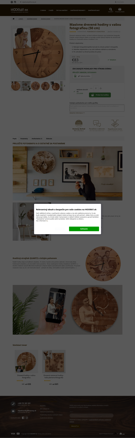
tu (47, 221)
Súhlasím (84, 229)
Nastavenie (59, 229)
